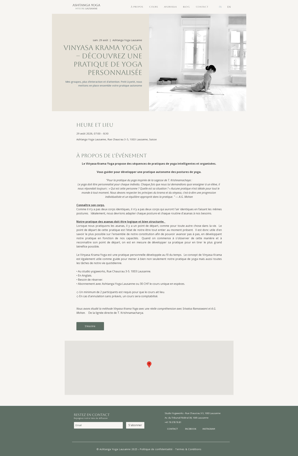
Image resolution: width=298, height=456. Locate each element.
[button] (136, 7)
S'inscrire (90, 326)
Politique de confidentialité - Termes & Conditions (170, 449)
